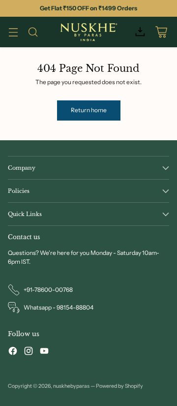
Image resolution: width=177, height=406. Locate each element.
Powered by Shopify (119, 386)
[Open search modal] (33, 32)
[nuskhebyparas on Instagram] (28, 352)
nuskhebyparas (71, 386)
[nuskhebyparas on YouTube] (44, 352)
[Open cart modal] (161, 32)
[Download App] (140, 32)
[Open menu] (13, 32)
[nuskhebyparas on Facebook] (13, 352)
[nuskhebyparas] (88, 32)
